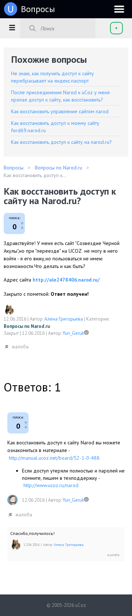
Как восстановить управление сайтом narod (60, 111)
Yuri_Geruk (73, 333)
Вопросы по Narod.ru (27, 326)
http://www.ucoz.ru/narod (50, 485)
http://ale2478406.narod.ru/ (66, 279)
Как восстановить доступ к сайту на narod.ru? (61, 142)
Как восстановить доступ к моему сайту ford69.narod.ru (55, 127)
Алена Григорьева (63, 319)
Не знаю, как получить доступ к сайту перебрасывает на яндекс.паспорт (52, 77)
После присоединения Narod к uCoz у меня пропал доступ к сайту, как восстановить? (60, 96)
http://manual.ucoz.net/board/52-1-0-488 (54, 458)
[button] (12, 27)
